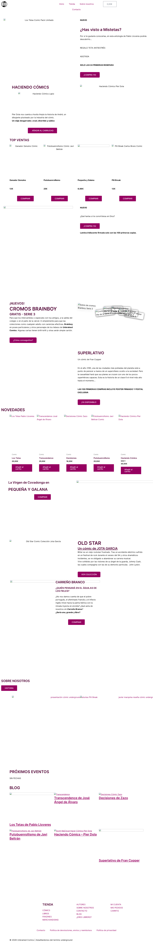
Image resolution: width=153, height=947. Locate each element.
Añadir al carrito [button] (19, 468)
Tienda (72, 4)
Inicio (61, 4)
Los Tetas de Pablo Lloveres (30, 824)
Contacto (76, 9)
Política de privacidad (106, 930)
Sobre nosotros (87, 4)
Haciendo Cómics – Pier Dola (75, 834)
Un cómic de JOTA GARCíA (98, 548)
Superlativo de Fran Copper (119, 860)
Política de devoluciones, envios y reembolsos (71, 930)
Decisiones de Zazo (113, 798)
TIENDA (47, 904)
